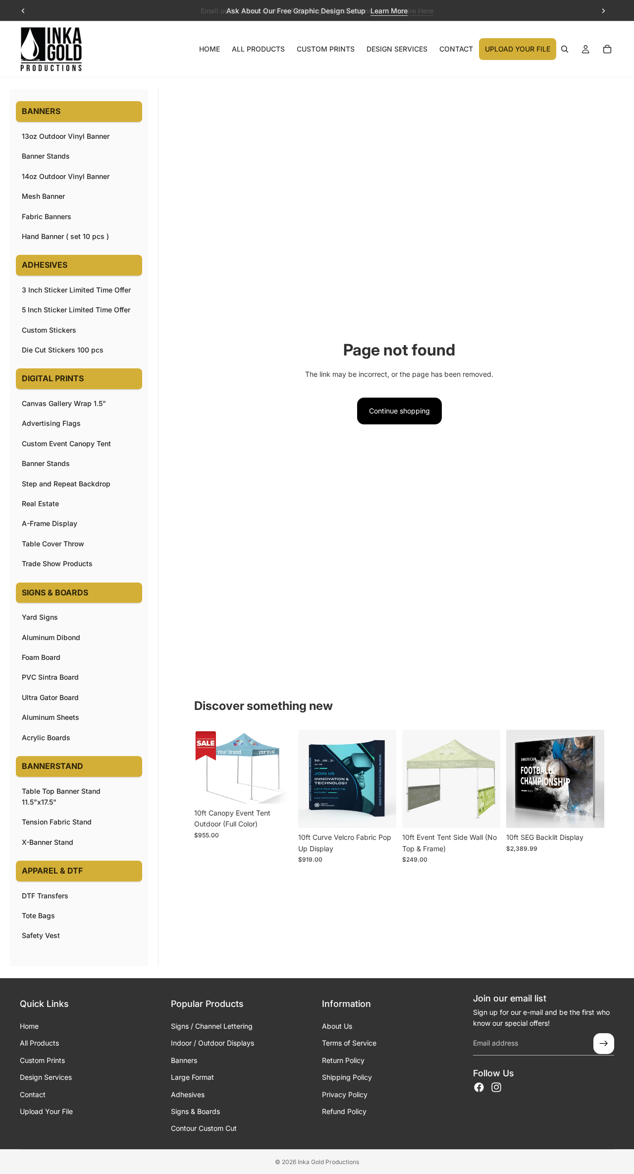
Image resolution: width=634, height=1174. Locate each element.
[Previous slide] (23, 11)
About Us (337, 1026)
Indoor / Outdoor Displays (212, 1043)
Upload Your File (46, 1111)
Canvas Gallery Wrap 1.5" (64, 403)
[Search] (565, 49)
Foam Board (41, 657)
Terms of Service (349, 1043)
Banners (184, 1060)
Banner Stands (46, 156)
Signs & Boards (195, 1111)
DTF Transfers (45, 895)
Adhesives (188, 1094)
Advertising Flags (51, 423)
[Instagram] (496, 1087)
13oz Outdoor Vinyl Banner (65, 136)
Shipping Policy (347, 1077)
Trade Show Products (57, 563)
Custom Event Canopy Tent (66, 443)
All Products (39, 1043)
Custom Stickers (49, 330)
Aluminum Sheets (50, 717)
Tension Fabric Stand (57, 822)
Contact (33, 1094)
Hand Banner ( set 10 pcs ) (65, 236)
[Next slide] (603, 11)
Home (29, 1026)
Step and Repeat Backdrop (66, 483)
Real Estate (40, 503)
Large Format (192, 1077)
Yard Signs (40, 617)
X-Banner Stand (47, 842)
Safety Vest (41, 935)
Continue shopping (399, 411)
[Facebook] (479, 1087)
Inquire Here (413, 10)
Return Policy (343, 1060)
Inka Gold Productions (328, 1162)
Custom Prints (42, 1060)
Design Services (46, 1077)
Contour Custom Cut (204, 1128)
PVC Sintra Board (50, 677)
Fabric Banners (46, 216)
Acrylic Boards (46, 737)
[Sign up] (603, 1043)
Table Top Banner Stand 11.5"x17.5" (61, 796)
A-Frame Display (49, 523)
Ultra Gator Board (50, 697)
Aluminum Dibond (51, 637)
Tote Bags (38, 915)
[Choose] (277, 788)
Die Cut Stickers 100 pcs (63, 350)
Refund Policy (344, 1111)
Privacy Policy (345, 1094)
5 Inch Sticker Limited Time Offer (76, 309)
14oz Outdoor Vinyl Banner (65, 176)
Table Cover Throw (53, 543)
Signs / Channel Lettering (212, 1026)
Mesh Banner (43, 196)
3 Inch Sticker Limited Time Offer (76, 290)
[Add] (381, 813)
